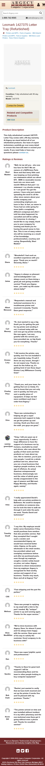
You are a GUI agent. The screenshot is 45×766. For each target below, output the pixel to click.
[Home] (3, 33)
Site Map (35, 743)
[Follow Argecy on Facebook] (27, 751)
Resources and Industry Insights (18, 743)
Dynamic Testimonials (20, 741)
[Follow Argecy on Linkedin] (18, 751)
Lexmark (11, 88)
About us (7, 741)
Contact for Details (15, 105)
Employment (35, 741)
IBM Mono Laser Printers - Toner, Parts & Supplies (21, 37)
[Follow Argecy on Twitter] (22, 751)
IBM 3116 (11, 120)
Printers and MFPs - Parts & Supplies (18, 33)
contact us (23, 152)
